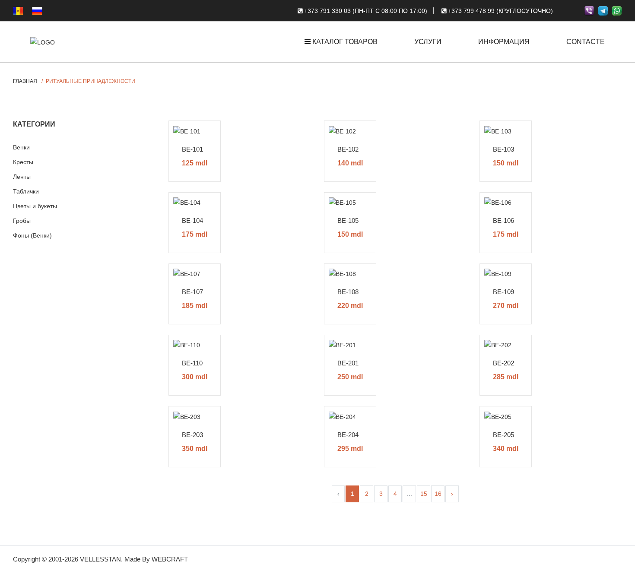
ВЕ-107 (192, 291)
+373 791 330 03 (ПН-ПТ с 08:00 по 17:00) (364, 10)
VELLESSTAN (100, 559)
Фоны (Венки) (32, 235)
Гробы (22, 220)
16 (438, 493)
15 (423, 493)
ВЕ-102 (348, 149)
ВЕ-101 (192, 149)
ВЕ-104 (192, 220)
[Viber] (589, 10)
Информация (504, 41)
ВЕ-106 (503, 220)
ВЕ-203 (192, 434)
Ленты (22, 176)
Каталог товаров (344, 41)
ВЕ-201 (348, 363)
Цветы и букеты (35, 206)
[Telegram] (603, 10)
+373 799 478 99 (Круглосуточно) (499, 10)
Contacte (585, 41)
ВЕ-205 (503, 434)
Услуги (427, 41)
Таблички (26, 191)
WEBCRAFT (170, 559)
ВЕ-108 (348, 291)
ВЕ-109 (503, 291)
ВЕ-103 (503, 149)
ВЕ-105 (348, 220)
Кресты (23, 162)
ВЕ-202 (503, 363)
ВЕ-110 (192, 363)
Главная (25, 81)
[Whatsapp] (617, 10)
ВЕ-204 (348, 434)
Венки (21, 147)
